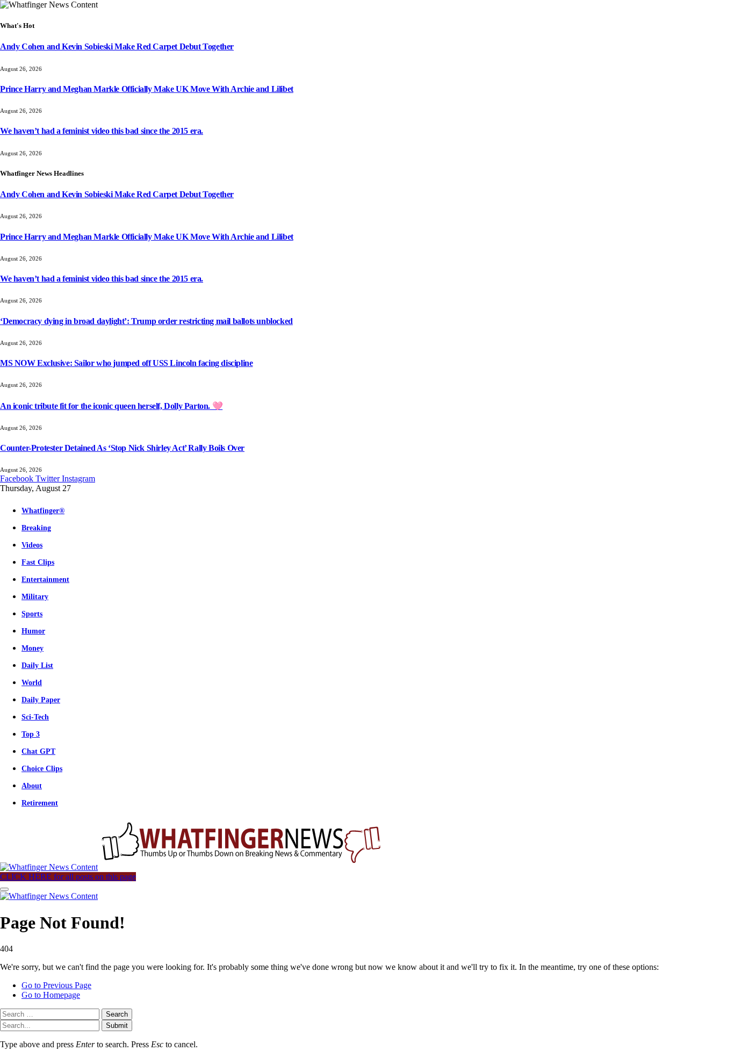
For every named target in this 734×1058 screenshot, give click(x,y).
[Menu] (4, 889)
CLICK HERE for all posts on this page (68, 876)
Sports (31, 613)
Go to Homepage (50, 994)
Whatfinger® (42, 510)
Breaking (36, 527)
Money (32, 648)
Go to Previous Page (56, 985)
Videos (31, 545)
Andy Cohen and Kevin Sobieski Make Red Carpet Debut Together (117, 46)
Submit (117, 1025)
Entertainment (45, 579)
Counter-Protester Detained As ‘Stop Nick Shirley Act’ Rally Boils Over (122, 447)
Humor (33, 631)
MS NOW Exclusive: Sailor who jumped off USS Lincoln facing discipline (126, 363)
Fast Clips (37, 562)
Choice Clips (41, 768)
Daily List (37, 665)
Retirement (39, 802)
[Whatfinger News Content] (192, 867)
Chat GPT (38, 751)
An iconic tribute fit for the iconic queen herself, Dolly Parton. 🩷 (111, 406)
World (31, 682)
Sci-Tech (35, 716)
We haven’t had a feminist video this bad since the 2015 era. (101, 130)
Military (34, 596)
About (31, 785)
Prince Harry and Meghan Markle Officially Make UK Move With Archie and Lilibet (146, 88)
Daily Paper (40, 699)
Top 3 (30, 734)
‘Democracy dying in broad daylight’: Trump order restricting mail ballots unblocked (146, 321)
